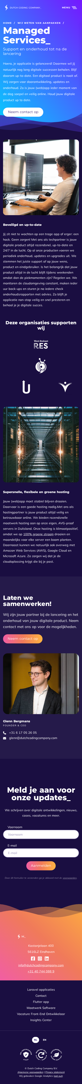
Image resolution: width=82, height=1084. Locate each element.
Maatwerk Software (41, 1008)
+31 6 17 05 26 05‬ (23, 732)
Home (7, 22)
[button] (67, 7)
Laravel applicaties (41, 989)
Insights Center (41, 1020)
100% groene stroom (38, 534)
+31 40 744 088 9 (41, 971)
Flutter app (41, 1002)
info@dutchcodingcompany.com (41, 965)
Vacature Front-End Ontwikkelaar (41, 1014)
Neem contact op (23, 112)
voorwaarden (70, 877)
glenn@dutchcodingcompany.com (33, 738)
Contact (41, 996)
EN (44, 1039)
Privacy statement (55, 1072)
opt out (58, 1075)
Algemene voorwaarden (30, 1072)
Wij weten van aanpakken (39, 22)
